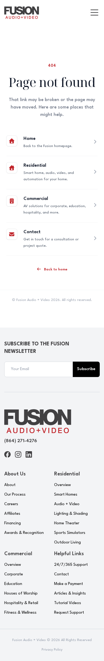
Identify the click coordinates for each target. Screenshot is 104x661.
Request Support (69, 613)
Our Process (15, 495)
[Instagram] (18, 454)
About (9, 485)
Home (29, 138)
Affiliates (12, 514)
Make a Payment (68, 584)
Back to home (55, 269)
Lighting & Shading (71, 514)
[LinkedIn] (29, 454)
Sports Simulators (69, 533)
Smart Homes (65, 495)
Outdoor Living (67, 543)
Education (13, 584)
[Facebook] (7, 454)
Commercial (35, 198)
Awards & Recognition (24, 533)
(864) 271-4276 (20, 441)
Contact (32, 232)
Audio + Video (66, 504)
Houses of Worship (21, 594)
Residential (34, 165)
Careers (11, 504)
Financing (12, 523)
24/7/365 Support (71, 565)
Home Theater (66, 523)
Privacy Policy (52, 649)
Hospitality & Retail (21, 603)
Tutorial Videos (67, 603)
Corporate (13, 574)
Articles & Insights (70, 594)
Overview (62, 485)
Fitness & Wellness (20, 613)
